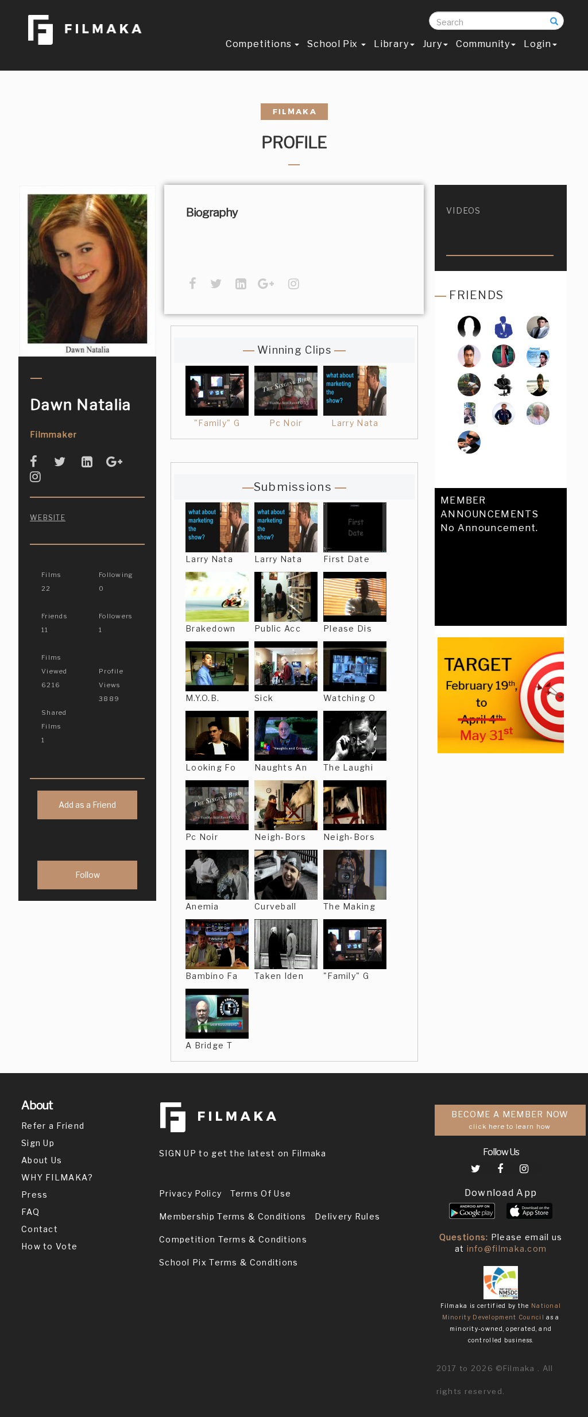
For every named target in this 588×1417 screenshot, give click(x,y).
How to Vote (49, 1246)
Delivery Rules (347, 1216)
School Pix (333, 43)
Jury (432, 43)
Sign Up (38, 1143)
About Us (41, 1160)
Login (537, 43)
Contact (39, 1229)
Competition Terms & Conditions (233, 1239)
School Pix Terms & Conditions (229, 1262)
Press (34, 1194)
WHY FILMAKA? (57, 1177)
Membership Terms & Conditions (233, 1216)
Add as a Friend (87, 805)
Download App (501, 1192)
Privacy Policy (190, 1193)
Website (47, 517)
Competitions (259, 43)
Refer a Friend (52, 1125)
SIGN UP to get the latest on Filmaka (243, 1153)
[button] (443, 620)
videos (463, 210)
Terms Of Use (261, 1193)
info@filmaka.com (507, 1248)
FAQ (30, 1212)
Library (391, 43)
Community (483, 43)
